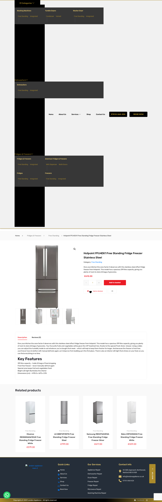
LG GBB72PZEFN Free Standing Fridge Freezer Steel (64, 437)
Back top (152, 475)
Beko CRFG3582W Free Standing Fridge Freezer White (132, 437)
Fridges (20, 173)
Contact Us (100, 114)
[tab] (22, 338)
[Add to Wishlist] (39, 397)
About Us (62, 114)
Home (51, 114)
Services (75, 114)
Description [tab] (22, 337)
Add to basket (115, 283)
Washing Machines (24, 11)
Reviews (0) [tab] (36, 337)
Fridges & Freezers (23, 154)
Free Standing (54, 236)
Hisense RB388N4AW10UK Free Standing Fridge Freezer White (30, 438)
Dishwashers (20, 80)
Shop (89, 114)
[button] (74, 249)
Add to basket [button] (32, 460)
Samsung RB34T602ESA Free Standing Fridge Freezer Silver (98, 437)
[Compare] (112, 291)
